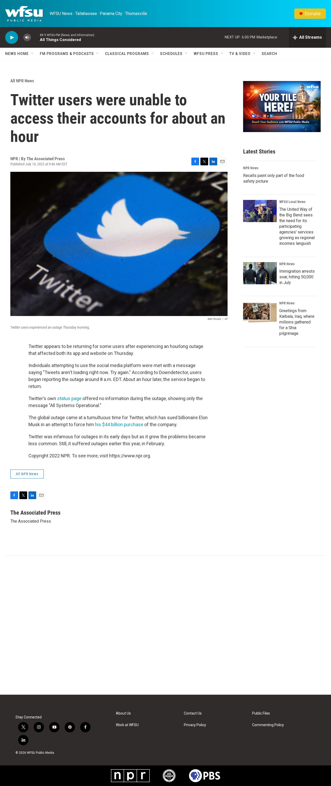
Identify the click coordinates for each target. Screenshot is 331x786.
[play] (11, 37)
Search (269, 54)
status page (69, 398)
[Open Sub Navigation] (33, 54)
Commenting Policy (268, 725)
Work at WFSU (127, 725)
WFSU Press (206, 54)
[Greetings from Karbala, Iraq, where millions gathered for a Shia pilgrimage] (260, 312)
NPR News (250, 168)
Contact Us (193, 713)
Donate (313, 13)
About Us (123, 713)
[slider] (35, 37)
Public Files (261, 713)
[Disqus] (165, 625)
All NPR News (22, 80)
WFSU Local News (292, 202)
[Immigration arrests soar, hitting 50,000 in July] (260, 273)
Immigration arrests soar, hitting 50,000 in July (297, 277)
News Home (17, 54)
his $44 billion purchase (119, 424)
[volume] (27, 37)
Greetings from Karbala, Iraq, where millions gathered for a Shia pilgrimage (296, 322)
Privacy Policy (195, 725)
